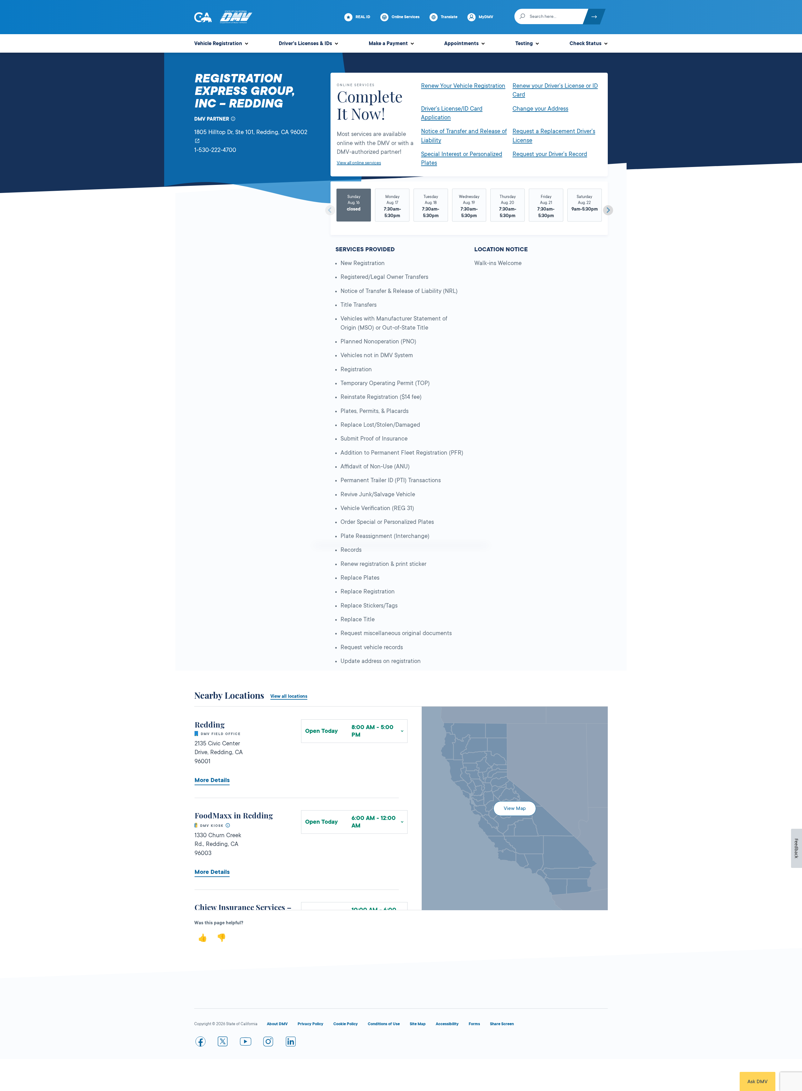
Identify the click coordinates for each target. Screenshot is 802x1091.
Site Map (418, 1024)
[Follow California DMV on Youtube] (245, 1042)
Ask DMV (757, 1081)
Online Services (405, 17)
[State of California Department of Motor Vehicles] (236, 17)
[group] (354, 208)
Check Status (586, 43)
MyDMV (486, 17)
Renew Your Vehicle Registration (463, 86)
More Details (212, 780)
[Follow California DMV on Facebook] (200, 1042)
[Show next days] (608, 210)
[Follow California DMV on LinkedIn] (290, 1042)
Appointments (461, 43)
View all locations (288, 696)
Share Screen (502, 1024)
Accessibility (447, 1024)
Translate (449, 17)
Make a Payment (388, 43)
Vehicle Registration (218, 43)
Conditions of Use (384, 1024)
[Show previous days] (330, 210)
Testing (524, 43)
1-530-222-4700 (215, 150)
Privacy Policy (310, 1024)
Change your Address (540, 109)
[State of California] (203, 17)
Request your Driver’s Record (550, 154)
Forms (474, 1024)
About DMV (277, 1024)
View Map (515, 808)
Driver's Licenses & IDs (305, 43)
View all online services (359, 162)
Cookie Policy (345, 1024)
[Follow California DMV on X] (223, 1042)
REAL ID (363, 17)
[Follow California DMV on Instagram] (268, 1042)
